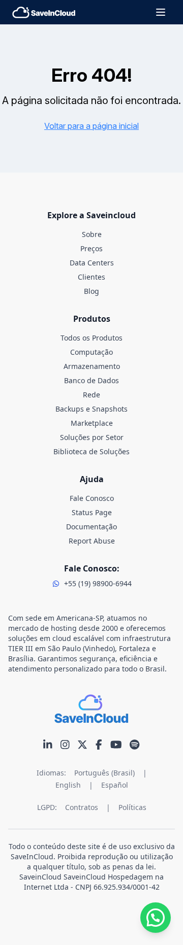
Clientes (91, 277)
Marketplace (92, 423)
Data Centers (92, 262)
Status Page (92, 512)
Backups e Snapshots (91, 409)
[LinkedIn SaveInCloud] (47, 744)
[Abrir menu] (160, 12)
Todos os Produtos (91, 338)
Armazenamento (92, 366)
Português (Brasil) (104, 773)
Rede (91, 394)
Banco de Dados (91, 380)
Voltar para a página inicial (91, 126)
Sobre (92, 234)
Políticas (132, 807)
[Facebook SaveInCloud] (99, 744)
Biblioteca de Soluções (91, 451)
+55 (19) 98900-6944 (98, 583)
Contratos (81, 807)
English (68, 785)
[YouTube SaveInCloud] (116, 744)
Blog (91, 291)
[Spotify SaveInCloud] (134, 744)
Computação (91, 352)
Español (114, 785)
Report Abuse (92, 541)
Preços (91, 248)
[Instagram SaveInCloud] (65, 744)
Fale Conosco (92, 498)
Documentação (91, 526)
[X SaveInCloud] (82, 744)
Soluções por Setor (92, 437)
